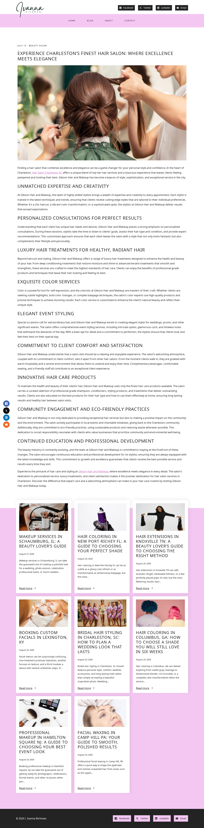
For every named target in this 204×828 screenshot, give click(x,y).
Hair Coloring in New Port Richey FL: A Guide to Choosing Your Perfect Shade (102, 543)
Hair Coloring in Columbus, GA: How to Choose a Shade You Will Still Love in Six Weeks (158, 642)
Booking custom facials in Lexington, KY (43, 637)
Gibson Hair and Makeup (93, 471)
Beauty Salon (38, 45)
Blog (90, 20)
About (109, 20)
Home (72, 20)
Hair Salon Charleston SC (47, 172)
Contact (129, 20)
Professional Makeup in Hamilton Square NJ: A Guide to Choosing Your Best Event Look (43, 742)
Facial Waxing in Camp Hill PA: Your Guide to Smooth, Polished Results (99, 739)
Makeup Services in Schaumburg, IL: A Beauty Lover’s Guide (43, 541)
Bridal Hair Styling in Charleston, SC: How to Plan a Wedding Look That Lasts (100, 642)
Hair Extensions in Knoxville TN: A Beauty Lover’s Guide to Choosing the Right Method (159, 546)
